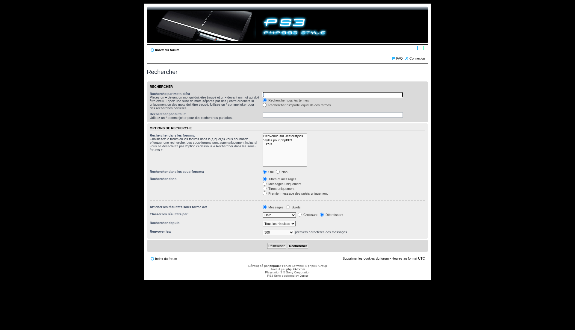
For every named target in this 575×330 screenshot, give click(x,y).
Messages (275, 207)
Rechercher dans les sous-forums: (177, 171)
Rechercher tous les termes (288, 100)
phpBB (274, 265)
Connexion (417, 58)
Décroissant (334, 215)
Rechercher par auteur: (168, 114)
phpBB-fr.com (295, 269)
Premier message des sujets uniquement (297, 193)
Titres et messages (281, 179)
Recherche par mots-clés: (170, 94)
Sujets (296, 207)
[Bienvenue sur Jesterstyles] (284, 136)
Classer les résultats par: (169, 214)
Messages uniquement (284, 184)
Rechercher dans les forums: (172, 135)
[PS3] (284, 144)
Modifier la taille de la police (420, 49)
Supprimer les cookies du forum (366, 258)
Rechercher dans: (164, 179)
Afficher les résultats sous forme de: (178, 207)
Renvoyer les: (160, 231)
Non (284, 172)
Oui (270, 172)
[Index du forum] (241, 25)
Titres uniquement (280, 188)
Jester (304, 275)
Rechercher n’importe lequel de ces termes (299, 105)
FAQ (399, 58)
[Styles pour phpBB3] (284, 140)
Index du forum (167, 50)
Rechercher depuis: (165, 223)
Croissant (309, 215)
